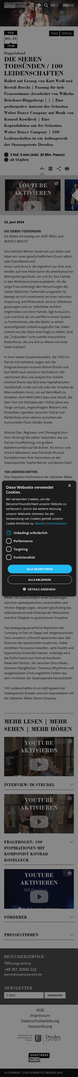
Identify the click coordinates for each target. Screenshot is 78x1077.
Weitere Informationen (51, 523)
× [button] (69, 485)
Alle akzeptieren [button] (40, 569)
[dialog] (39, 538)
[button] (39, 589)
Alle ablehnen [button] (39, 580)
